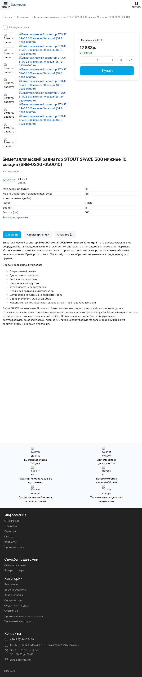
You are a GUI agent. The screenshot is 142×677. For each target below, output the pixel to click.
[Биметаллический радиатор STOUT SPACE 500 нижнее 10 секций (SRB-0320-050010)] (43, 38)
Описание (12, 234)
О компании (11, 520)
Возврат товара (14, 570)
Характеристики (38, 234)
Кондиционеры (13, 595)
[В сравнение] (121, 60)
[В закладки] (130, 60)
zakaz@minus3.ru (20, 659)
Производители (14, 547)
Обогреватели (13, 600)
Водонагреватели (15, 589)
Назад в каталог (19, 27)
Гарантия (10, 531)
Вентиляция (11, 584)
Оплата (8, 536)
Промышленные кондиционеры (23, 616)
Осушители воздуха (16, 605)
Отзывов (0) (65, 234)
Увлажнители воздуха (17, 621)
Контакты (10, 542)
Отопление (11, 610)
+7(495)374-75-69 (22, 639)
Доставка (10, 526)
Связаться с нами (15, 565)
